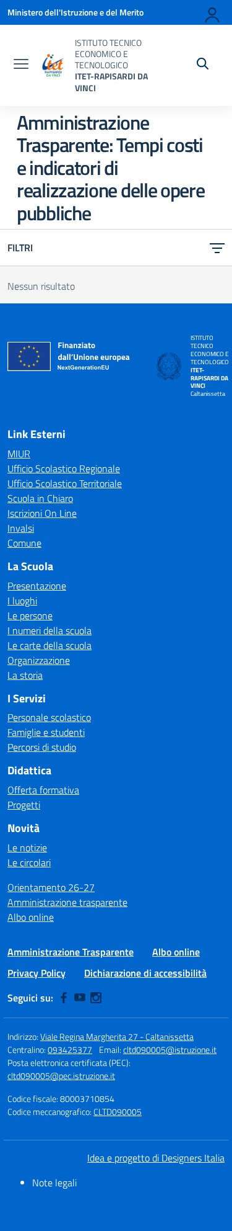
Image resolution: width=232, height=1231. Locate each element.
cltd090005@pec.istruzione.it (61, 1075)
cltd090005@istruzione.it (170, 1049)
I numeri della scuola (49, 630)
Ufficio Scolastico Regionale (63, 468)
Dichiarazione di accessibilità (145, 972)
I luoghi (22, 600)
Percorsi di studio (41, 747)
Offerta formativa (43, 789)
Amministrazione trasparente (67, 902)
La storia (25, 675)
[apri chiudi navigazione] (21, 65)
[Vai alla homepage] (53, 65)
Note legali (54, 1182)
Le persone (30, 615)
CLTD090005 (117, 1111)
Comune (24, 542)
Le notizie (27, 847)
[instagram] (95, 997)
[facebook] (63, 997)
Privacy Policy (36, 972)
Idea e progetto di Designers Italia (156, 1157)
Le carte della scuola (49, 645)
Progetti (23, 804)
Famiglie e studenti (46, 732)
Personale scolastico (49, 717)
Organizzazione (38, 660)
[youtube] (79, 997)
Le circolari (29, 862)
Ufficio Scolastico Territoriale (64, 483)
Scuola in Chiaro (40, 498)
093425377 (70, 1049)
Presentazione (36, 585)
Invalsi (20, 528)
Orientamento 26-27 (51, 887)
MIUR (18, 453)
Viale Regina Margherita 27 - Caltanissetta (117, 1036)
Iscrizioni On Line (42, 513)
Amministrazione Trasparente (70, 951)
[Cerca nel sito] (202, 65)
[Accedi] (213, 12)
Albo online (30, 917)
